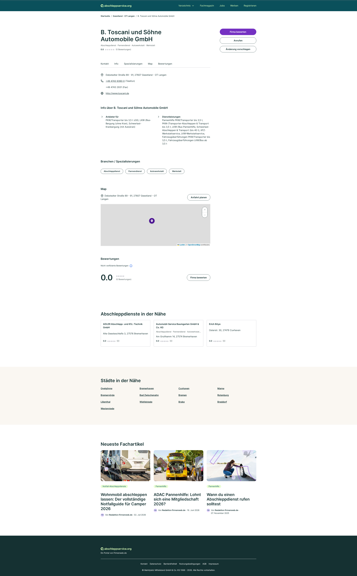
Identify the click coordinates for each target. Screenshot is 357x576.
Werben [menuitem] (234, 5)
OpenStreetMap (194, 244)
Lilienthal (105, 401)
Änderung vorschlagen (238, 49)
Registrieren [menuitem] (250, 5)
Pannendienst (135, 171)
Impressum (214, 564)
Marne (220, 388)
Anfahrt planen (199, 197)
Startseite (105, 16)
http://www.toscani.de (117, 93)
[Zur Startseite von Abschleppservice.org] (116, 5)
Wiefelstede (146, 401)
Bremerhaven (147, 388)
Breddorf (222, 401)
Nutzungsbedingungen (189, 564)
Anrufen (238, 40)
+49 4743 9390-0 (115, 81)
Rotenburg (223, 395)
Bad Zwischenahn (149, 395)
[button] (151, 221)
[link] (125, 333)
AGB (204, 564)
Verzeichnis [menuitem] (184, 5)
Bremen (182, 395)
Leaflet (182, 244)
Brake (181, 401)
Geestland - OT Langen (124, 16)
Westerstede (107, 408)
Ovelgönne (106, 388)
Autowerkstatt (157, 171)
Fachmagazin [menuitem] (207, 5)
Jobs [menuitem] (222, 5)
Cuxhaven (183, 388)
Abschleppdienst (112, 171)
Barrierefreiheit (170, 564)
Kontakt (144, 564)
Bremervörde (107, 395)
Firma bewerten (198, 277)
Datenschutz (155, 564)
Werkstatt (176, 171)
